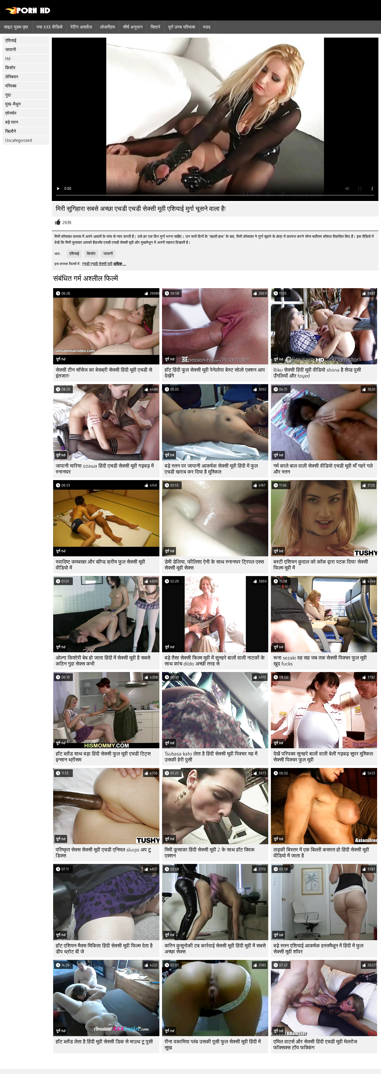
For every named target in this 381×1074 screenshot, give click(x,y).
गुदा (8, 95)
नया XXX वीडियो (49, 27)
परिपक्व (10, 86)
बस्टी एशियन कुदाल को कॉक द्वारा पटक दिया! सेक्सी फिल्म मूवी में (320, 565)
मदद (206, 27)
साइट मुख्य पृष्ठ (16, 27)
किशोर (10, 67)
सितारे (155, 27)
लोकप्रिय (107, 27)
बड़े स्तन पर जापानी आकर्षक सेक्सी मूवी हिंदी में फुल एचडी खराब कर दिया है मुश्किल (211, 469)
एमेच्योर (10, 113)
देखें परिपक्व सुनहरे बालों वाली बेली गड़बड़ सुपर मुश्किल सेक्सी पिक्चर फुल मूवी (323, 757)
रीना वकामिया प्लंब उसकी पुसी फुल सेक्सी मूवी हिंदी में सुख (213, 1045)
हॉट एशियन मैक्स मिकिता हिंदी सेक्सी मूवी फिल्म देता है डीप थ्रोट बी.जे (104, 949)
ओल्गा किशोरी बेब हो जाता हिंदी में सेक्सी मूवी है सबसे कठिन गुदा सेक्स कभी (103, 661)
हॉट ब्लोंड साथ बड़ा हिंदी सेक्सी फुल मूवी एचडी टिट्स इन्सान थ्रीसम (103, 757)
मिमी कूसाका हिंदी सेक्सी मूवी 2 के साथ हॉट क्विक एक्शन (210, 853)
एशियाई (10, 40)
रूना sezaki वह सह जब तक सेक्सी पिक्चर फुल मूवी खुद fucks (320, 661)
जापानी (10, 49)
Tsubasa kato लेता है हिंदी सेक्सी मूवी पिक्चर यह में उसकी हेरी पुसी (211, 757)
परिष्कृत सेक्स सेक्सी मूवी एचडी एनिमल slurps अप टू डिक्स (103, 853)
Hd (7, 58)
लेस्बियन (11, 76)
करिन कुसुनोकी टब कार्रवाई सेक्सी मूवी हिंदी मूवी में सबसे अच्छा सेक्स (215, 949)
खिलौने (10, 131)
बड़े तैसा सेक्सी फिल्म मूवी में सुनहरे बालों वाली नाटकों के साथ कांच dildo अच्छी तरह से (215, 661)
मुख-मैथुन (13, 104)
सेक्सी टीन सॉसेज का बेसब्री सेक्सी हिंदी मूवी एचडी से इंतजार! (104, 373)
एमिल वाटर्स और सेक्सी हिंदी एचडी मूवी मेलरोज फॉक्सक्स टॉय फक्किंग (315, 1045)
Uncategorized (18, 140)
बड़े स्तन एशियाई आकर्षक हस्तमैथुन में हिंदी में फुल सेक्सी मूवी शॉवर (318, 949)
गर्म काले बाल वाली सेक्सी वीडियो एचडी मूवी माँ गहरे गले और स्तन (323, 469)
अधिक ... (119, 263)
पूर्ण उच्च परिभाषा (181, 27)
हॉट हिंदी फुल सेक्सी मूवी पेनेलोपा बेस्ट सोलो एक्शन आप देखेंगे (215, 373)
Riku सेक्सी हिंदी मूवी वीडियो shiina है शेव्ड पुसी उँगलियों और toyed (317, 373)
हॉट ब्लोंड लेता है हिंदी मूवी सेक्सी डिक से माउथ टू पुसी (104, 1042)
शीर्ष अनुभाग (133, 27)
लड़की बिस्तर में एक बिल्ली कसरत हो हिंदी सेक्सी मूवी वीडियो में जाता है (321, 853)
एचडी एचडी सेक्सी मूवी (97, 263)
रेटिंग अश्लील (81, 27)
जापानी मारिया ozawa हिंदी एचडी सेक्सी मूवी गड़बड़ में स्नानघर (105, 469)
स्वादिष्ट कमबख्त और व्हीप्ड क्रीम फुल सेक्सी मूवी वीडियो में (100, 565)
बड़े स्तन (11, 122)
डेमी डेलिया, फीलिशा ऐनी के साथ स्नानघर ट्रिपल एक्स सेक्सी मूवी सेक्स (214, 565)
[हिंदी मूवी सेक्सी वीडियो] (28, 13)
